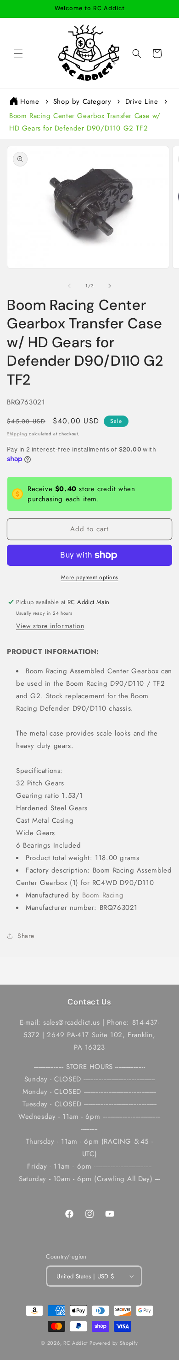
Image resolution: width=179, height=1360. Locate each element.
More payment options (89, 577)
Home (29, 101)
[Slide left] (69, 286)
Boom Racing (103, 895)
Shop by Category (82, 101)
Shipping (17, 433)
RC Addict (75, 1343)
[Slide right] (110, 286)
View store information (50, 625)
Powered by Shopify (114, 1343)
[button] (18, 53)
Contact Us (89, 1002)
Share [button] (25, 935)
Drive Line (141, 101)
